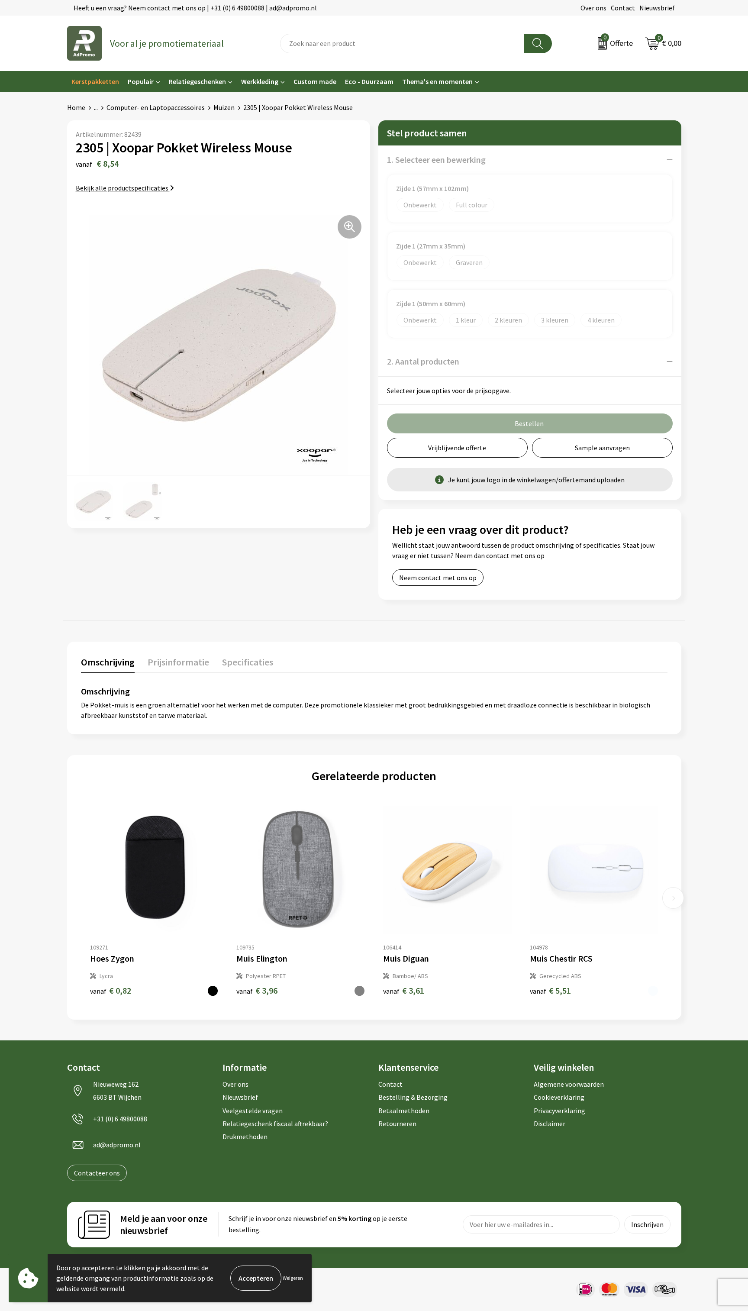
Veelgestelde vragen (252, 1110)
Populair (141, 81)
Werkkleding (259, 81)
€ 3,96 (256, 990)
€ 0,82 (110, 990)
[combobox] (402, 43)
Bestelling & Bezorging (413, 1097)
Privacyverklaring (559, 1110)
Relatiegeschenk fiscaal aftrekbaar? (275, 1123)
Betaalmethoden (403, 1110)
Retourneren (397, 1123)
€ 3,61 (403, 990)
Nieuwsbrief (657, 7)
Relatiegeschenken (197, 81)
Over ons (593, 7)
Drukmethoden (245, 1136)
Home (76, 107)
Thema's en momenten (437, 81)
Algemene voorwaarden (569, 1084)
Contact (623, 7)
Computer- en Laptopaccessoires (155, 107)
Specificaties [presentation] (247, 662)
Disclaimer (549, 1123)
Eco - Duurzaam (369, 81)
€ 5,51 (550, 990)
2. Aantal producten (423, 361)
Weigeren (293, 1278)
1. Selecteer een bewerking (436, 159)
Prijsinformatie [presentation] (178, 662)
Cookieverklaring (559, 1097)
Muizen (224, 107)
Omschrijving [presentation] (108, 662)
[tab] (108, 664)
